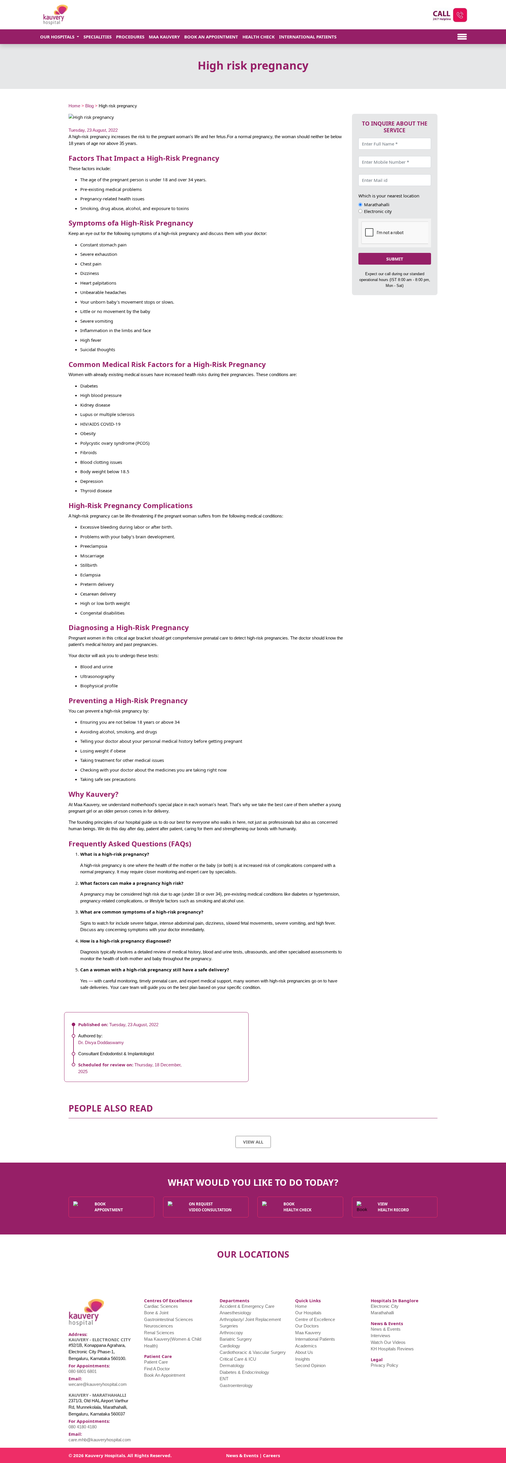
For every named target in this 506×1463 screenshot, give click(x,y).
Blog (89, 105)
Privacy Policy (384, 1365)
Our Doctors (307, 1325)
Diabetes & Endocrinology (244, 1372)
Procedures (130, 37)
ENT (224, 1378)
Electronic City (385, 1306)
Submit (394, 259)
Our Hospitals (308, 1312)
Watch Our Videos (388, 1342)
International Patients (307, 37)
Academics (306, 1345)
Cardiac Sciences (161, 1306)
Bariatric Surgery (236, 1339)
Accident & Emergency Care (247, 1306)
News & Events (386, 1329)
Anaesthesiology (235, 1312)
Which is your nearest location (388, 196)
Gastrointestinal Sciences (168, 1319)
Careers (271, 1455)
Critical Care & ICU (238, 1359)
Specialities (97, 37)
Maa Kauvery (164, 37)
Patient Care (156, 1361)
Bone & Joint (156, 1312)
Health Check (258, 37)
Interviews (380, 1335)
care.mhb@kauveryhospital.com (100, 1439)
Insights (302, 1359)
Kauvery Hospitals (105, 1455)
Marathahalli (382, 1312)
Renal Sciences (159, 1332)
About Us (304, 1352)
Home (74, 105)
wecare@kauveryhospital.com (98, 1384)
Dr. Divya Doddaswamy (101, 1042)
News (232, 1455)
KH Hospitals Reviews (392, 1348)
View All (253, 1142)
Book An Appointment (211, 37)
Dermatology (232, 1365)
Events (251, 1455)
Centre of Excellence (315, 1319)
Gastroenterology (236, 1385)
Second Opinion (310, 1365)
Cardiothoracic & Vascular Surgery (253, 1352)
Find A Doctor (157, 1368)
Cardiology (230, 1345)
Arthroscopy (231, 1332)
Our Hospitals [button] (58, 37)
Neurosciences (158, 1325)
